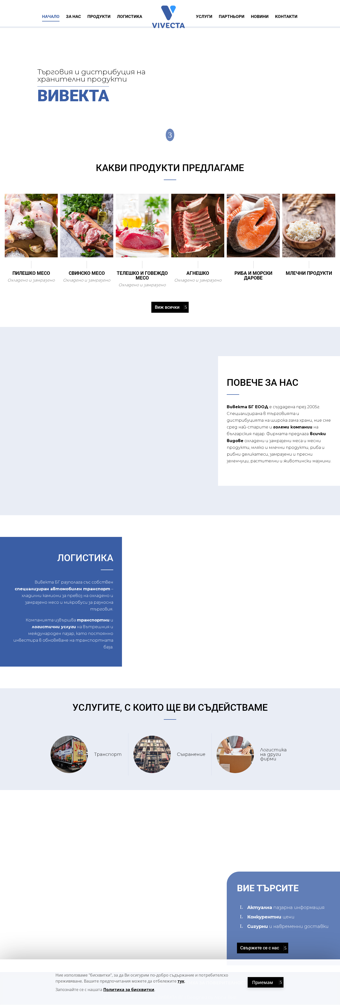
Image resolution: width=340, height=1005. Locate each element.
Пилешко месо (31, 273)
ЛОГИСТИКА (129, 17)
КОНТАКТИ (286, 17)
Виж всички (167, 307)
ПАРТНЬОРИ (231, 17)
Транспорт (108, 754)
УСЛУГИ (204, 17)
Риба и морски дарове (253, 275)
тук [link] (180, 981)
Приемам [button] (262, 982)
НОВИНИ (260, 17)
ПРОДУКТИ (99, 17)
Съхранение (191, 754)
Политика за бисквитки (128, 989)
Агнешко (197, 273)
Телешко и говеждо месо (142, 275)
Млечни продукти (309, 273)
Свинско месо (87, 273)
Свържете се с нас (259, 947)
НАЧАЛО (50, 17)
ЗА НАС (73, 17)
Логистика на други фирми (273, 754)
